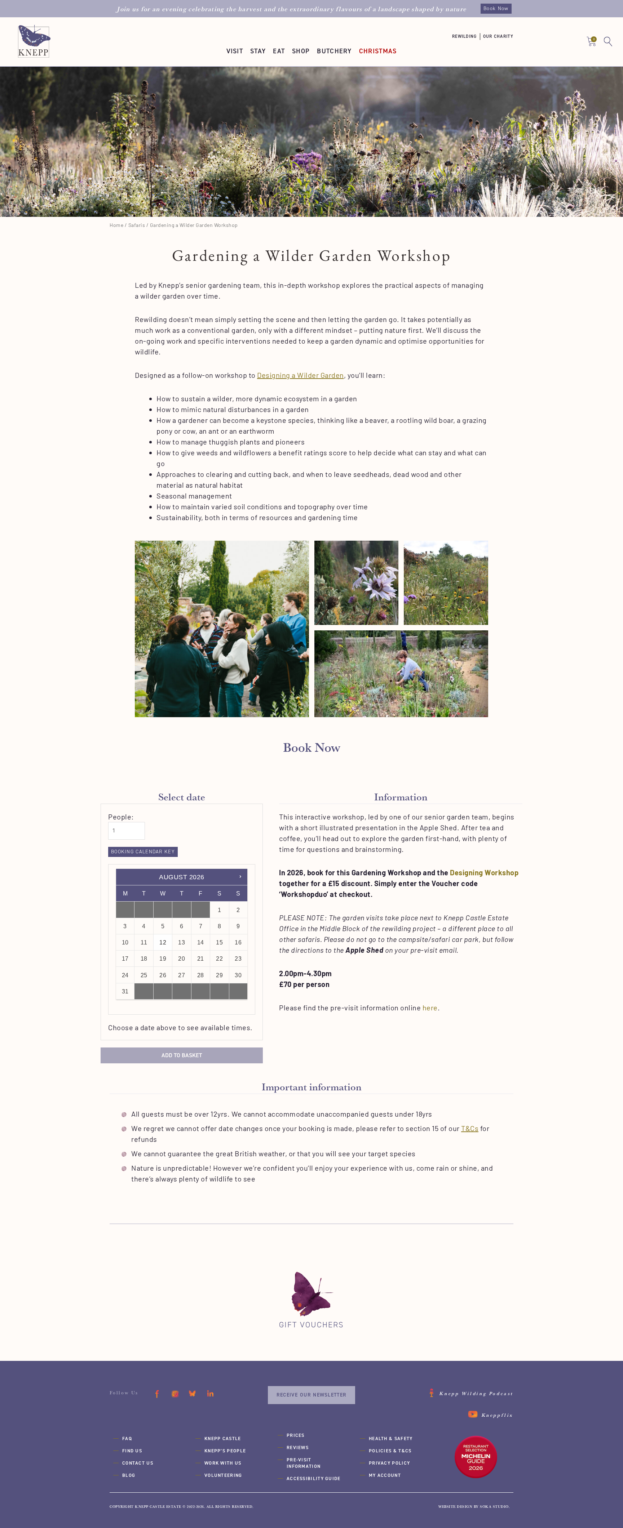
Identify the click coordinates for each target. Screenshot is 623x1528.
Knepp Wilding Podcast (476, 1393)
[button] (467, 36)
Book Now (495, 8)
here (430, 1007)
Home (116, 225)
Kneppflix (497, 1415)
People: (121, 816)
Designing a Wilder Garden (300, 375)
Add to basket (182, 1055)
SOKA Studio (494, 1506)
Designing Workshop (484, 872)
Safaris (136, 225)
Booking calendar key (143, 851)
